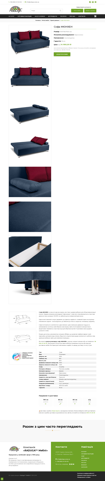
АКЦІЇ (82, 456)
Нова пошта (55, 411)
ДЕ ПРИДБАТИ (85, 458)
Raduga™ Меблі (25, 475)
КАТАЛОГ (84, 451)
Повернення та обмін (83, 477)
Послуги (63, 16)
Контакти (81, 16)
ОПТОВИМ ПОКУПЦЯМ (87, 453)
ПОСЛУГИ (84, 460)
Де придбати (52, 16)
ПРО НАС (83, 462)
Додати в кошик (62, 54)
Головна (38, 20)
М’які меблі (77, 10)
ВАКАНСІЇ (84, 464)
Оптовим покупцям (25, 16)
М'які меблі (45, 20)
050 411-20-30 (91, 413)
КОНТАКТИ (84, 467)
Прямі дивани (54, 20)
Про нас (72, 16)
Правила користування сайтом (86, 475)
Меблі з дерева (90, 10)
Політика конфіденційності (85, 473)
